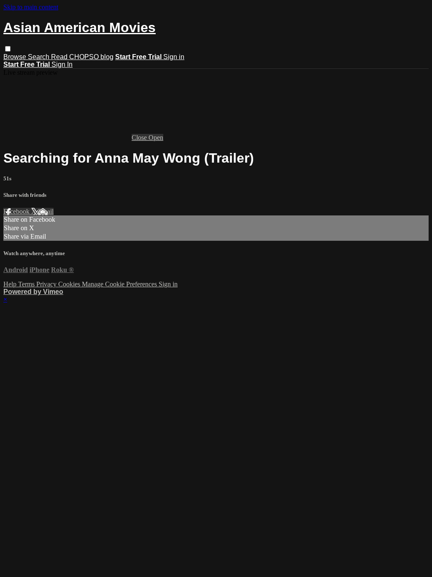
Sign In (62, 64)
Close (140, 137)
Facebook (17, 211)
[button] (8, 49)
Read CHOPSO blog (82, 56)
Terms (27, 284)
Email (46, 211)
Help (10, 284)
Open (155, 137)
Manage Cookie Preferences (120, 284)
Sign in (173, 56)
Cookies (70, 284)
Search (39, 56)
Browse (15, 56)
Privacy (47, 284)
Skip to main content (30, 7)
